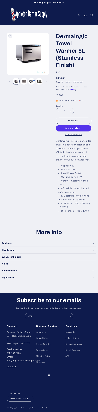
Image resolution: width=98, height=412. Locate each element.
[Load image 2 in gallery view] (24, 81)
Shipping (59, 82)
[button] (6, 15)
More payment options (73, 134)
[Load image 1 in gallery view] (16, 81)
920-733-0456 (14, 353)
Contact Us (41, 332)
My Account (41, 362)
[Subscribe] (70, 316)
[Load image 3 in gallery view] (31, 81)
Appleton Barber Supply (22, 408)
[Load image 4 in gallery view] (39, 81)
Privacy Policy (42, 350)
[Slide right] (46, 81)
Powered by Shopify (40, 408)
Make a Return (72, 338)
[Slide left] (9, 81)
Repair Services (72, 350)
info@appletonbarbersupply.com (23, 361)
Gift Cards (70, 332)
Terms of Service (43, 344)
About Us (11, 366)
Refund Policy (42, 338)
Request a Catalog (74, 344)
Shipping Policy (43, 356)
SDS (67, 356)
